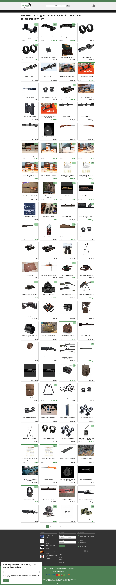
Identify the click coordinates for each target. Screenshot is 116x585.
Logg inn (61, 560)
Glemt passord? (73, 545)
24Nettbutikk (60, 583)
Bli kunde (61, 556)
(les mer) (15, 576)
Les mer (69, 580)
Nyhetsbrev (71, 568)
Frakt (44, 568)
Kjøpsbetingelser (51, 568)
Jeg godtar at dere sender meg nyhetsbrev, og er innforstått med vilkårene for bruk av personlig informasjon (21, 576)
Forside (22, 11)
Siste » (67, 526)
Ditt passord (61, 540)
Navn (4, 569)
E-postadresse (62, 535)
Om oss (60, 557)
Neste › (61, 526)
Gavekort (61, 559)
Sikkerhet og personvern (61, 568)
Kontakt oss (61, 562)
